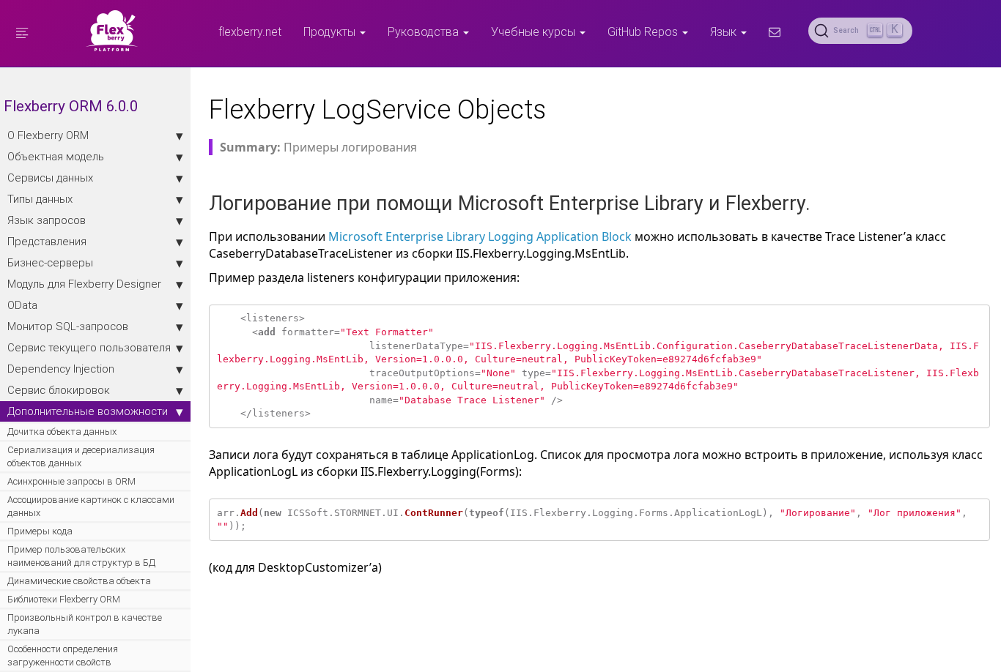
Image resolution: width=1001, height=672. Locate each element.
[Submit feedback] (774, 31)
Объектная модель (55, 156)
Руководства (425, 31)
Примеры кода (40, 531)
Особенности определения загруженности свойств (62, 655)
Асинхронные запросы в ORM (71, 481)
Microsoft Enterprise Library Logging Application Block (480, 236)
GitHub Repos (644, 31)
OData (22, 305)
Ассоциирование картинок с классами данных (90, 506)
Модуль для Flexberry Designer (84, 284)
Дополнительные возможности (87, 411)
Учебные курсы (534, 31)
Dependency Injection (60, 369)
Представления (46, 241)
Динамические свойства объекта (79, 581)
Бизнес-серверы (50, 262)
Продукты (330, 31)
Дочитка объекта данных (62, 431)
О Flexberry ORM (48, 135)
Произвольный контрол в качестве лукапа (84, 624)
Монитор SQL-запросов (67, 326)
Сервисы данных (50, 177)
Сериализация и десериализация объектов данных (81, 456)
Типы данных (40, 199)
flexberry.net (249, 31)
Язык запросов (46, 220)
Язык (724, 31)
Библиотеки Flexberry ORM (63, 599)
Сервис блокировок (58, 390)
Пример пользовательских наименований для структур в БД (81, 556)
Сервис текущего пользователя (89, 347)
